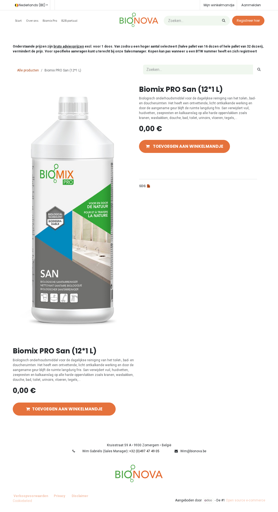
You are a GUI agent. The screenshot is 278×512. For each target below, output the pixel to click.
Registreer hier (248, 20)
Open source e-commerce (245, 500)
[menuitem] (18, 20)
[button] (184, 146)
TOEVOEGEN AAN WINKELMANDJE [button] (67, 409)
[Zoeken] (223, 21)
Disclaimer (80, 496)
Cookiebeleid (22, 501)
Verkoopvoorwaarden (31, 496)
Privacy (59, 496)
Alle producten (28, 70)
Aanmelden (251, 5)
